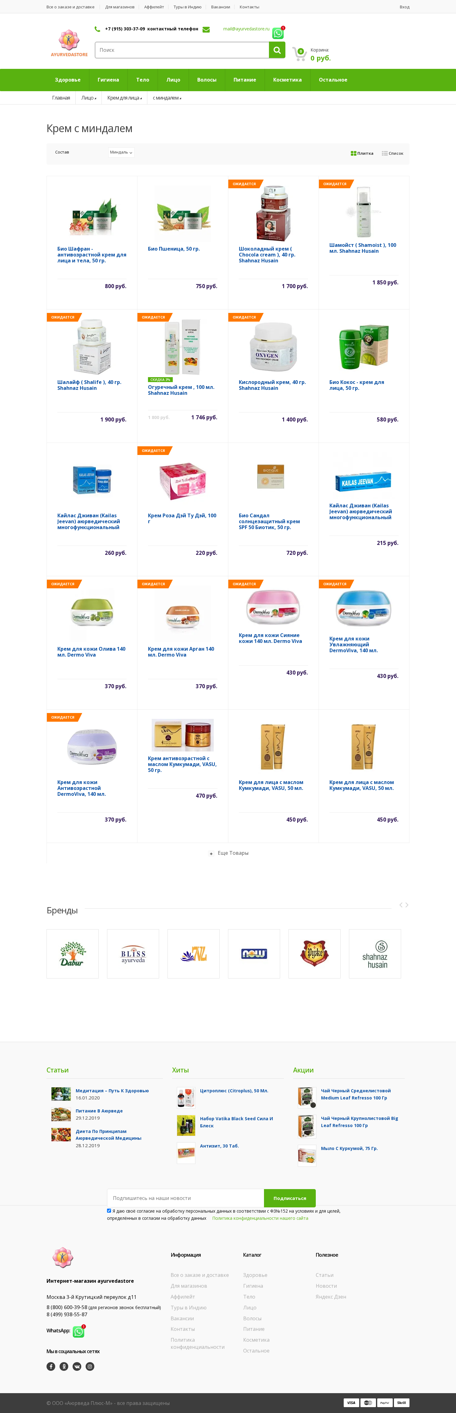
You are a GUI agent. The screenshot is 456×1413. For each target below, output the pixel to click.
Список (395, 153)
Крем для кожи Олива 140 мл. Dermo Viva (91, 652)
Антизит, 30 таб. (219, 1146)
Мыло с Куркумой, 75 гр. (349, 1148)
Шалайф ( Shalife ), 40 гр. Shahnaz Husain (89, 385)
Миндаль (119, 152)
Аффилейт (154, 7)
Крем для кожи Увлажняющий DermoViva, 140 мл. (353, 644)
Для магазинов (120, 7)
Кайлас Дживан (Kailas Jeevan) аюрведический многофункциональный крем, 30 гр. (88, 521)
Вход (404, 7)
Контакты (249, 7)
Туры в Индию (188, 7)
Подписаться (290, 1198)
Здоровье (255, 1275)
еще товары (233, 852)
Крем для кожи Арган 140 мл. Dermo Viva (181, 652)
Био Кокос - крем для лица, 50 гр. (356, 385)
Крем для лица (123, 97)
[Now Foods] (254, 953)
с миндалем (165, 97)
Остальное (256, 1350)
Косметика (256, 1339)
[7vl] (194, 953)
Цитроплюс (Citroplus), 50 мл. (234, 1091)
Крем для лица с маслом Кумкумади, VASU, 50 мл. (271, 785)
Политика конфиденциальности (198, 1343)
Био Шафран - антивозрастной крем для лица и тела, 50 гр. (92, 255)
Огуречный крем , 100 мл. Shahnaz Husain (181, 390)
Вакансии (220, 7)
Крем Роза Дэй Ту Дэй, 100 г (182, 519)
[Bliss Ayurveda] (133, 953)
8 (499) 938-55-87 (67, 1314)
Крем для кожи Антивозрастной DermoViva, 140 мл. (81, 788)
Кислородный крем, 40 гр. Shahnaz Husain (272, 385)
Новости (326, 1285)
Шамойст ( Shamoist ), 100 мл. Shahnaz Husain (362, 248)
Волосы (252, 1318)
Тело (249, 1296)
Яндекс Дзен (331, 1296)
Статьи (324, 1275)
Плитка (364, 153)
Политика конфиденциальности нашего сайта (260, 1218)
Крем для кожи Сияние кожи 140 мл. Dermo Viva (270, 638)
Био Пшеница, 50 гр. (174, 249)
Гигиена (253, 1285)
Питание (254, 1329)
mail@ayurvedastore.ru (246, 29)
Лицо (87, 97)
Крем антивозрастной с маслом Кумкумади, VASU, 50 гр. (182, 764)
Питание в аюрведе (99, 1111)
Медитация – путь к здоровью (112, 1091)
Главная (61, 97)
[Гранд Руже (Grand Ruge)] (314, 953)
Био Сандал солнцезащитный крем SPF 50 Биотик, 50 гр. (269, 521)
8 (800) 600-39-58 (67, 1307)
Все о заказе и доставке (71, 7)
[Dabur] (73, 953)
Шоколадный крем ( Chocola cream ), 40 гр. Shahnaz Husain (267, 255)
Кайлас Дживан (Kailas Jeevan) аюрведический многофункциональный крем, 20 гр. (360, 511)
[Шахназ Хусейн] (375, 953)
